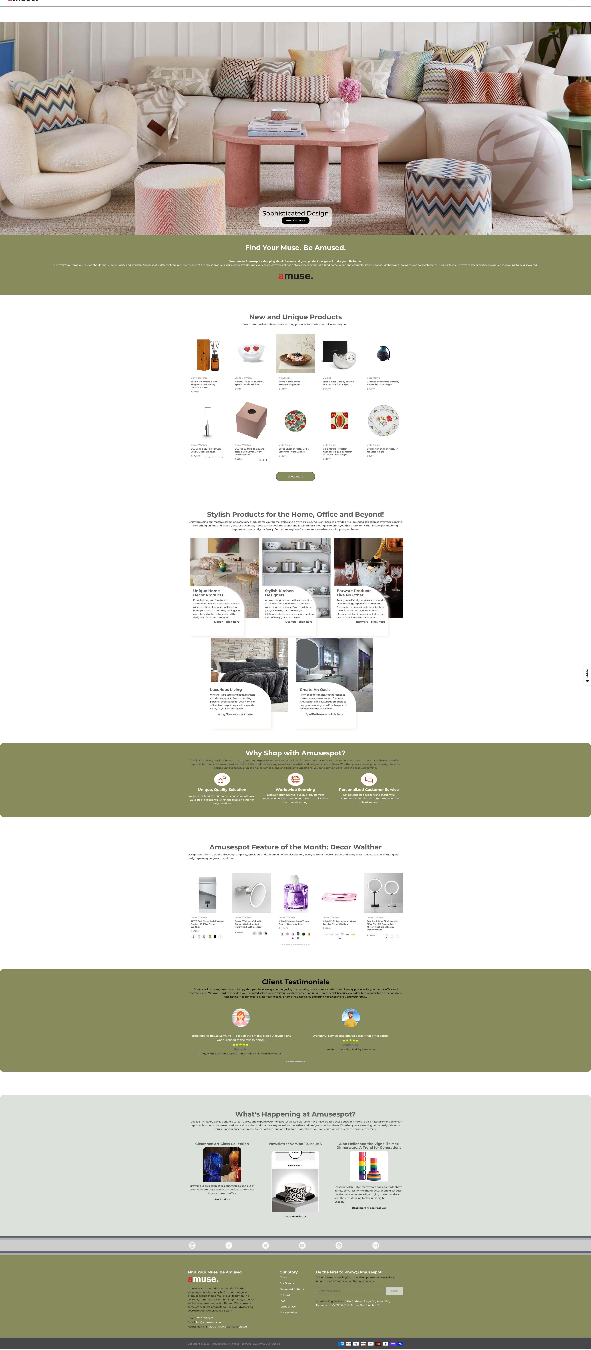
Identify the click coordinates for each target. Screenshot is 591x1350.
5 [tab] (293, 944)
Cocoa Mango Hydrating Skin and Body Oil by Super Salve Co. (350, 1057)
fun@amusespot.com (209, 1322)
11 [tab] (306, 944)
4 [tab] (290, 944)
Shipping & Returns (291, 1289)
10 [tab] (304, 944)
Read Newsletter (295, 1216)
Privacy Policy (288, 1312)
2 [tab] (284, 944)
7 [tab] (298, 944)
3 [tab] (286, 944)
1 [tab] (282, 944)
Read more (359, 1207)
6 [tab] (296, 944)
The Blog (284, 1294)
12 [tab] (309, 944)
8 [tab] (300, 944)
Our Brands (286, 1283)
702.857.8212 (205, 1318)
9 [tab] (302, 944)
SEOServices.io (271, 1343)
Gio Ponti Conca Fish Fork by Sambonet (240, 1049)
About (283, 1277)
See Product (222, 1199)
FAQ (282, 1300)
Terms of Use (287, 1306)
